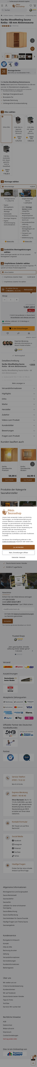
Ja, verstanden (18, 547)
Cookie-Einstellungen (9, 541)
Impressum (22, 557)
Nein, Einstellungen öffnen (18, 553)
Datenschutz (15, 557)
